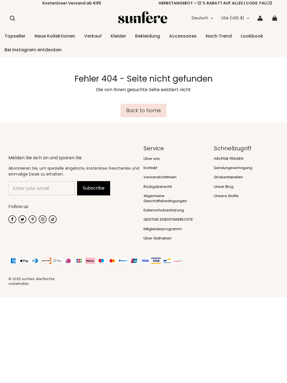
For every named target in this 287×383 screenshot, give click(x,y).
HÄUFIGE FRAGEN (228, 158)
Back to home (143, 110)
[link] (147, 36)
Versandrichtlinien (160, 177)
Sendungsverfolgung (233, 167)
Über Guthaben (158, 238)
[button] (12, 18)
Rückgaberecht (158, 186)
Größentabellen (228, 177)
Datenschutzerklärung (164, 210)
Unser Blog (223, 186)
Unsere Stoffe (226, 196)
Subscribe (94, 188)
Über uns (152, 158)
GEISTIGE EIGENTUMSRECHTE (168, 219)
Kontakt (150, 167)
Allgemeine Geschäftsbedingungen (165, 198)
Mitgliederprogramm (163, 229)
